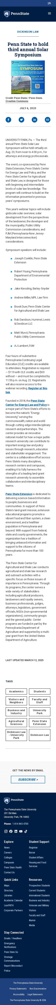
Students (40, 691)
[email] (47, 120)
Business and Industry (16, 712)
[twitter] (21, 120)
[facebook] (8, 120)
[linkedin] (34, 120)
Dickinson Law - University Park (16, 734)
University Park (39, 712)
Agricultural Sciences (16, 723)
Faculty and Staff (39, 701)
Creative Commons (17, 101)
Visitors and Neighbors (16, 701)
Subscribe (26, 779)
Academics (16, 691)
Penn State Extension (19, 494)
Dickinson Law (28, 31)
